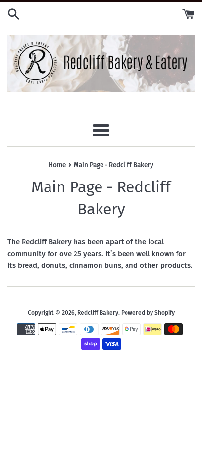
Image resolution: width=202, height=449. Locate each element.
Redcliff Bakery (97, 312)
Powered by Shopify (148, 312)
